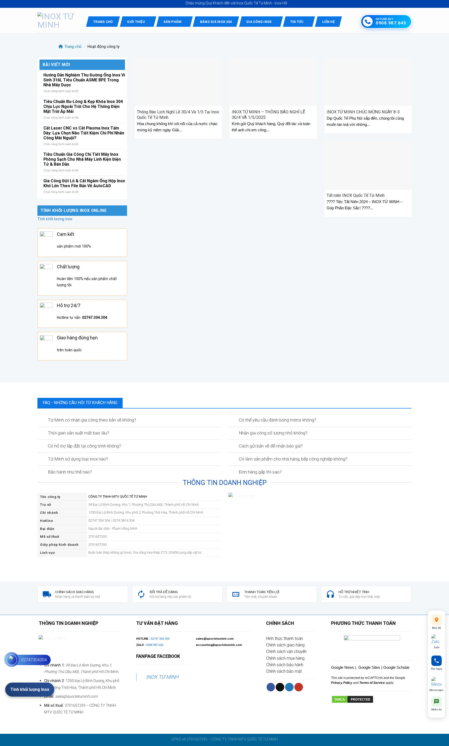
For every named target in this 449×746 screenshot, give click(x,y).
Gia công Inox (259, 22)
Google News (342, 667)
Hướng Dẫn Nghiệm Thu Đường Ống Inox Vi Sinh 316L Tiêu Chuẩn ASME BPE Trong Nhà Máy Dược (84, 80)
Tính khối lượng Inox (54, 219)
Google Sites (369, 667)
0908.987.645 (154, 645)
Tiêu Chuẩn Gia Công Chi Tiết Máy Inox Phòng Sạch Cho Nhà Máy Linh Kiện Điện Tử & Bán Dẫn (82, 159)
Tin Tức (297, 22)
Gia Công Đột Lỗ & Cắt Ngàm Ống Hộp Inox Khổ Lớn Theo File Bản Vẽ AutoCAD (84, 183)
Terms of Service (372, 683)
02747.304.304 (160, 638)
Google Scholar (396, 667)
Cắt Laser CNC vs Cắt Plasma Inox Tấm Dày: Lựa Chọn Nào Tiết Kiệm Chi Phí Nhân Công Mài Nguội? (83, 133)
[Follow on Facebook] (271, 687)
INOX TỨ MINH (162, 677)
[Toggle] (42, 420)
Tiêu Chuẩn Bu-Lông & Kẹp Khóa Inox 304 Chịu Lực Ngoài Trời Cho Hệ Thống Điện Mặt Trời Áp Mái (83, 106)
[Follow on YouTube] (298, 687)
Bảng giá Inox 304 (216, 22)
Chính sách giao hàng (285, 645)
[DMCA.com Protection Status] (352, 699)
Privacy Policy (341, 683)
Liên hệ (328, 22)
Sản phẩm (172, 22)
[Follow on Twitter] (289, 687)
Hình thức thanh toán (284, 638)
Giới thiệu (136, 22)
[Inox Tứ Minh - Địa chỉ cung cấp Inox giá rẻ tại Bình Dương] (57, 20)
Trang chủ (103, 22)
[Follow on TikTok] (280, 687)
